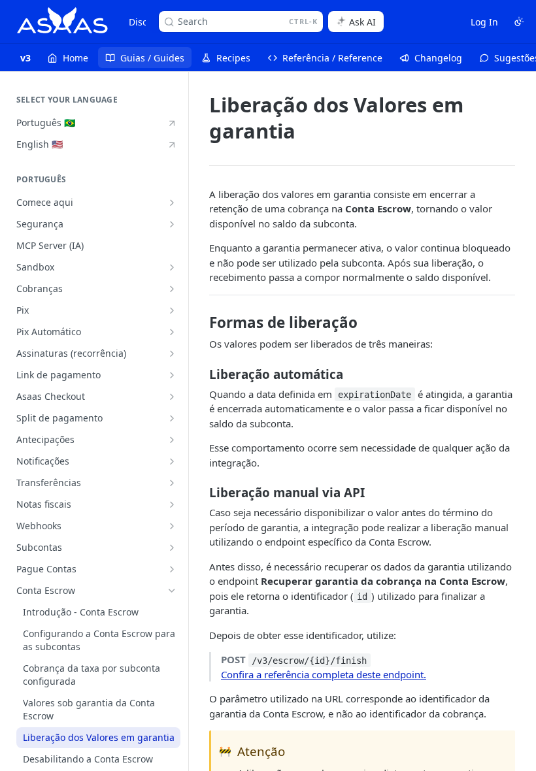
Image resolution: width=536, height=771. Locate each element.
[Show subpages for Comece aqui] (172, 202)
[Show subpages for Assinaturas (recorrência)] (172, 353)
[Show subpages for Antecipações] (172, 440)
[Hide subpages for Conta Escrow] (172, 590)
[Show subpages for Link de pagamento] (172, 375)
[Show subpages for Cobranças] (172, 289)
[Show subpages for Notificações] (172, 461)
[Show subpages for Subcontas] (172, 547)
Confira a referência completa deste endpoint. (323, 674)
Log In (484, 22)
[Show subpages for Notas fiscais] (172, 504)
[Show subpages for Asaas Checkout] (172, 396)
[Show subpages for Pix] (172, 310)
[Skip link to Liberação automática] (200, 373)
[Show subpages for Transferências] (172, 483)
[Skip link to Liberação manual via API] (200, 492)
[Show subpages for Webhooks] (172, 526)
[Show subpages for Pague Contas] (172, 569)
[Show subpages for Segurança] (172, 224)
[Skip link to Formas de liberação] (200, 322)
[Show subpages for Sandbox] (172, 267)
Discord (145, 22)
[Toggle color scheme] (519, 21)
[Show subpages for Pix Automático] (172, 332)
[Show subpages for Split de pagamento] (172, 418)
